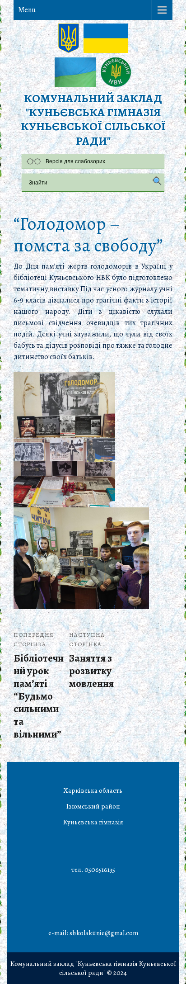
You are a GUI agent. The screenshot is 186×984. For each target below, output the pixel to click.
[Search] (154, 181)
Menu (27, 10)
